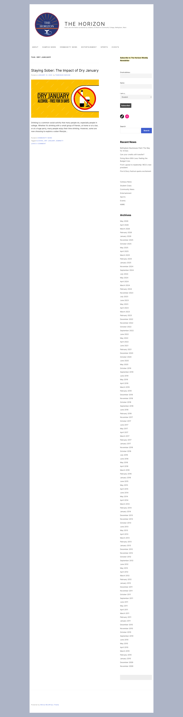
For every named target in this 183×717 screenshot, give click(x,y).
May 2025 (124, 248)
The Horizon (84, 23)
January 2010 (125, 658)
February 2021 (126, 349)
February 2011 (125, 617)
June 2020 (124, 361)
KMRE (122, 204)
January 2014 (125, 511)
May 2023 (124, 304)
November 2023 (126, 293)
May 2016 (124, 462)
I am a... (123, 93)
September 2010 (126, 636)
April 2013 (124, 534)
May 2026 (124, 221)
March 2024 (125, 285)
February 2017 (125, 440)
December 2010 (126, 625)
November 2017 (126, 417)
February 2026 (126, 232)
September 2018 (126, 406)
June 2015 (124, 481)
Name (122, 83)
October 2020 (125, 357)
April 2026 (124, 225)
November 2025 (126, 240)
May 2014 (124, 496)
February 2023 (126, 315)
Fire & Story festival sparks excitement (135, 171)
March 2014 (125, 504)
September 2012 (126, 560)
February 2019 (126, 391)
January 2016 (125, 478)
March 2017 (124, 436)
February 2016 (126, 474)
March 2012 (125, 576)
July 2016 (124, 455)
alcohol (40, 141)
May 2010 (124, 643)
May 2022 (124, 338)
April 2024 (124, 281)
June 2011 (124, 602)
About (35, 47)
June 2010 (124, 640)
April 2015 (124, 489)
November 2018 (126, 398)
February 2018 (126, 413)
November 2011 (126, 591)
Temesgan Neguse (62, 75)
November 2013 (126, 519)
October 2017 (125, 421)
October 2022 (125, 327)
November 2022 (126, 323)
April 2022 (124, 342)
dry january (49, 141)
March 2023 (125, 312)
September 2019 (126, 372)
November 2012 (126, 553)
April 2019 (124, 383)
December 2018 (126, 395)
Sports (104, 47)
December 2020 (126, 353)
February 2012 (126, 579)
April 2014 (124, 500)
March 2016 (125, 470)
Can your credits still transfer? (132, 154)
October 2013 (125, 523)
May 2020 (124, 364)
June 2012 (124, 564)
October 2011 (125, 594)
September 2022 (127, 330)
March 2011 (124, 613)
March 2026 (125, 229)
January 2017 (125, 444)
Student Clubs (125, 186)
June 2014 (124, 493)
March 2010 (125, 651)
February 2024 (126, 289)
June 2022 (124, 334)
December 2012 (126, 549)
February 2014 (126, 508)
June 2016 (124, 459)
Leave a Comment (38, 143)
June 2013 (124, 527)
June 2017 (124, 425)
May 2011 (124, 606)
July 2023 (124, 296)
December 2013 (126, 515)
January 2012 (125, 583)
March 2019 (125, 387)
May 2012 (124, 568)
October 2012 (125, 557)
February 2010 (126, 655)
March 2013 (125, 538)
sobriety (59, 141)
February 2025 (126, 259)
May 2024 (124, 278)
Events (115, 47)
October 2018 (125, 402)
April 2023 (124, 308)
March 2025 (125, 255)
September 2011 (126, 598)
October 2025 (125, 244)
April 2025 (124, 251)
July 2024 (124, 274)
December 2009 (126, 662)
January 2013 (125, 545)
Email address (125, 72)
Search (123, 126)
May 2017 (124, 428)
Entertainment (89, 47)
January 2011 (125, 621)
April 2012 (124, 572)
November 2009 (126, 666)
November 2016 (126, 447)
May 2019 (124, 379)
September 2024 (127, 270)
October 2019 (125, 368)
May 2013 (124, 530)
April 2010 (124, 647)
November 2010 (126, 628)
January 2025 (125, 263)
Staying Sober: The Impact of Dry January (65, 70)
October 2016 (125, 451)
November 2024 (126, 266)
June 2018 (124, 410)
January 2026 (125, 236)
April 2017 (124, 432)
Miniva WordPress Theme (49, 705)
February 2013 (126, 542)
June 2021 (124, 346)
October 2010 (125, 632)
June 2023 (124, 300)
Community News (68, 47)
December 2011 (126, 587)
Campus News (49, 47)
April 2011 (124, 610)
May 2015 (124, 485)
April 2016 (124, 466)
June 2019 (124, 376)
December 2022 (126, 319)
